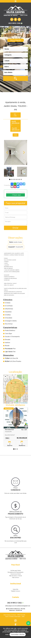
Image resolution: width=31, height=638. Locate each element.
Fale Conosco (15, 577)
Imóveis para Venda (15, 570)
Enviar (15, 227)
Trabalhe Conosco (15, 591)
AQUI (18, 632)
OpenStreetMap (24, 402)
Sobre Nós (15, 589)
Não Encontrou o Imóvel (15, 576)
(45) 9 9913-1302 (14, 23)
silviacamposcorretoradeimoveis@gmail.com (17, 606)
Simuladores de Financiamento (15, 572)
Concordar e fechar (17, 634)
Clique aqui (16, 195)
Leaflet (17, 402)
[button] (5, 376)
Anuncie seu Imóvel (15, 574)
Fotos (15, 135)
